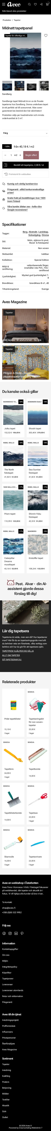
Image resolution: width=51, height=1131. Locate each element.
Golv (4, 1111)
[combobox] (32, 133)
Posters (5, 1082)
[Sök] (29, 4)
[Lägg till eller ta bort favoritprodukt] (46, 36)
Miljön (5, 961)
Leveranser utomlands (12, 990)
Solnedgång (34, 235)
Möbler (5, 1093)
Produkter (7, 20)
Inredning (6, 1070)
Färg (5, 133)
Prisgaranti (7, 1002)
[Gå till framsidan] (13, 4)
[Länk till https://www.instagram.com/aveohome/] (10, 933)
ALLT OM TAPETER (11, 655)
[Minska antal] (5, 155)
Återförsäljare (8, 1043)
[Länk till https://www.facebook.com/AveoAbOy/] (4, 933)
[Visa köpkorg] (47, 4)
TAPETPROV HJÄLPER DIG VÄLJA (18, 651)
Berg (25, 232)
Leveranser (7, 984)
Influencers (7, 1032)
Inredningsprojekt (10, 1020)
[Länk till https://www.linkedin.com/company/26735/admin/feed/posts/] (16, 933)
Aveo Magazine (9, 1049)
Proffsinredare (8, 1026)
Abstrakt (33, 232)
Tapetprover (7, 978)
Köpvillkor (7, 972)
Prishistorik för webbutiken (20, 174)
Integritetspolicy (9, 967)
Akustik (5, 1105)
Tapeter (17, 20)
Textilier (6, 1099)
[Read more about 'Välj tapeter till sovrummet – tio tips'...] (25, 326)
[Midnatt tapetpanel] (25, 56)
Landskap (43, 232)
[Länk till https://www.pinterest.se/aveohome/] (22, 933)
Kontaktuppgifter (10, 949)
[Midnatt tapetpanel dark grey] (32, 86)
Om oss (5, 955)
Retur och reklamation (12, 996)
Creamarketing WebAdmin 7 (30, 1128)
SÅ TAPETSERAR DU (12, 659)
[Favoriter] (35, 4)
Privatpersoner (9, 1037)
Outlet (5, 1117)
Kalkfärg (6, 1076)
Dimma (45, 235)
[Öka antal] (20, 155)
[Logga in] (41, 4)
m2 (15, 155)
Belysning (7, 1088)
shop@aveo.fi (9, 908)
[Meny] (3, 4)
